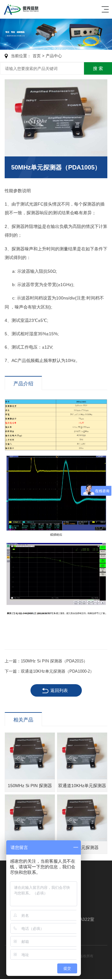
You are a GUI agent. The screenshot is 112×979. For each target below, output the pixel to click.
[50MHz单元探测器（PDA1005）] (56, 117)
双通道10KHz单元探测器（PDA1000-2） (57, 671)
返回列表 (59, 690)
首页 (37, 55)
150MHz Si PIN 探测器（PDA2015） (54, 661)
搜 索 (98, 68)
